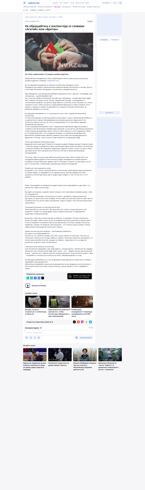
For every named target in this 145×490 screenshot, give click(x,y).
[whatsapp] (27, 278)
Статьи (72, 3)
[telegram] (31, 278)
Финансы (66, 3)
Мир (60, 3)
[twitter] (42, 278)
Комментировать (86, 338)
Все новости (53, 17)
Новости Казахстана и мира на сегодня (36, 17)
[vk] (38, 278)
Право (87, 3)
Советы (60, 17)
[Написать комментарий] (59, 332)
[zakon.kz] (34, 3)
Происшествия (79, 3)
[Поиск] (120, 2)
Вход (91, 327)
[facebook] (35, 278)
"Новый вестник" (53, 81)
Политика (55, 3)
